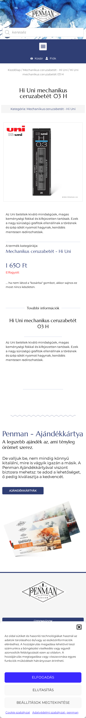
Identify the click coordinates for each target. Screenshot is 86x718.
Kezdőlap (14, 70)
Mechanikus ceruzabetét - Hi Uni (45, 70)
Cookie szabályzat (18, 712)
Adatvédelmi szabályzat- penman (55, 712)
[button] (79, 627)
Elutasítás (43, 690)
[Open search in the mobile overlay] (43, 32)
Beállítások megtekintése (43, 702)
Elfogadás (43, 677)
